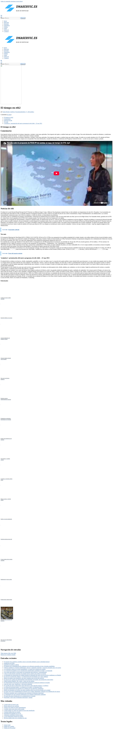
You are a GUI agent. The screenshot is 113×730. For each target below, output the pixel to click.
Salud (5, 28)
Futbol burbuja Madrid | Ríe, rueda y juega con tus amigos (19, 681)
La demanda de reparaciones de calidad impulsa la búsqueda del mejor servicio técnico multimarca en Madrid (32, 675)
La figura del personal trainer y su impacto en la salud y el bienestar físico (23, 687)
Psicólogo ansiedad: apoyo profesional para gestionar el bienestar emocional (24, 693)
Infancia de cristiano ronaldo (8, 654)
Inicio (5, 21)
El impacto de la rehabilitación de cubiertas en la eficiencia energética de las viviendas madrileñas (29, 666)
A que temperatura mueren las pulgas (13, 716)
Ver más (6, 122)
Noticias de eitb (8, 120)
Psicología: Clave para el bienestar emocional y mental (18, 697)
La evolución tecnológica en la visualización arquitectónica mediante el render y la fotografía (28, 670)
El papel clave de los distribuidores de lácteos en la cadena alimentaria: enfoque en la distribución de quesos (32, 691)
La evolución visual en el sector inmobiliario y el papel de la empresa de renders (25, 669)
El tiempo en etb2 (8, 117)
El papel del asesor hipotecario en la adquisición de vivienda (19, 696)
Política (6, 27)
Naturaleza (7, 25)
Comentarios (7, 119)
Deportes (6, 24)
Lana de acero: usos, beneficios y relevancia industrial (18, 684)
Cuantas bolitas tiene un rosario (12, 712)
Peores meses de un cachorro (11, 706)
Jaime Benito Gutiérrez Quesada (11, 112)
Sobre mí (6, 30)
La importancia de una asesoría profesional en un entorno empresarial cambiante (25, 694)
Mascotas (6, 22)
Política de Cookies (9, 726)
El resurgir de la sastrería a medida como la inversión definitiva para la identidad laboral (26, 661)
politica (32, 112)
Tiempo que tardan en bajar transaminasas (15, 707)
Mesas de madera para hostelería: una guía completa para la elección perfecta (24, 678)
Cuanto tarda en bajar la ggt (11, 704)
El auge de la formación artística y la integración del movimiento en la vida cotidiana (26, 676)
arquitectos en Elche (9, 663)
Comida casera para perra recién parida (14, 709)
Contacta (6, 31)
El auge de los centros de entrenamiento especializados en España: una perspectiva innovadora (28, 679)
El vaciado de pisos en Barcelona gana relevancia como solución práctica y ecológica (26, 685)
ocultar (9, 114)
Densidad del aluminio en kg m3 (12, 713)
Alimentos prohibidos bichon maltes (13, 715)
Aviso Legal (7, 725)
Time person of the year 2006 (8, 653)
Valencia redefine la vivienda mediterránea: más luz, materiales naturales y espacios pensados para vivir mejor (32, 667)
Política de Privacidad (9, 728)
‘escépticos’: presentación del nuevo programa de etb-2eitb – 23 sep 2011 (23, 123)
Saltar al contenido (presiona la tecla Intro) (12, 1)
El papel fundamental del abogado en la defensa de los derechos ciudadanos (23, 688)
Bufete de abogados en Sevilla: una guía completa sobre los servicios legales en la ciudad (27, 690)
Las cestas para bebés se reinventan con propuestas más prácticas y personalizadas (25, 672)
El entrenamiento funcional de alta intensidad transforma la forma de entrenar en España (27, 682)
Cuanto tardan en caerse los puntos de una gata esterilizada (19, 710)
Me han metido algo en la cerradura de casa (15, 718)
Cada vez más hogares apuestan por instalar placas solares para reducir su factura (25, 673)
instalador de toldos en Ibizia (11, 664)
